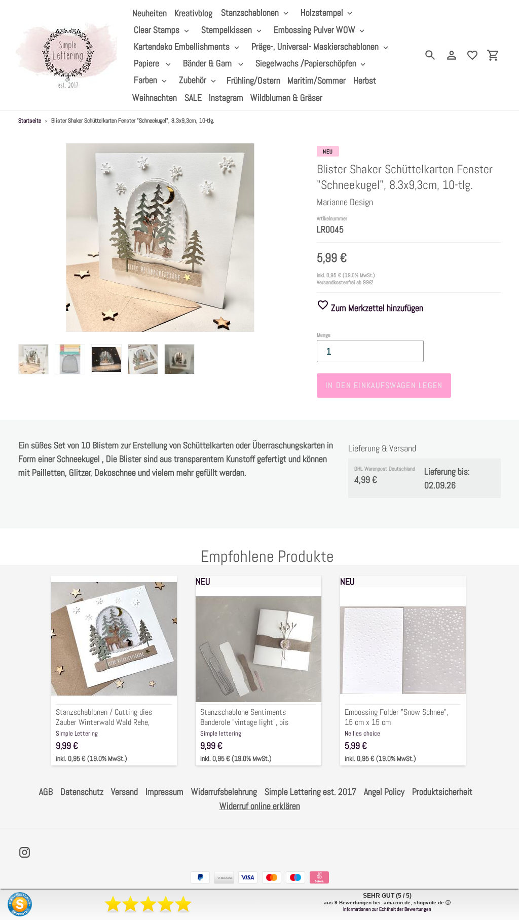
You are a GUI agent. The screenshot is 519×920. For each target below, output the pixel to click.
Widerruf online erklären (259, 806)
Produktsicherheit (442, 791)
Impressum (164, 791)
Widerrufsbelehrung (224, 791)
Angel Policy (384, 791)
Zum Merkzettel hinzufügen (376, 308)
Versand (124, 791)
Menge (323, 334)
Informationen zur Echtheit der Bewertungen (387, 909)
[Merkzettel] (472, 55)
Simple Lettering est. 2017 (310, 791)
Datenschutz (81, 791)
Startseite (29, 121)
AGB (46, 791)
